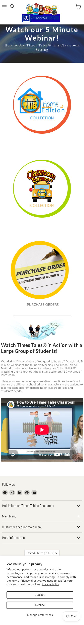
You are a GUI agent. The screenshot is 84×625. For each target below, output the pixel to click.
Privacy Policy (50, 584)
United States (40, 553)
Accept (39, 595)
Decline (40, 605)
